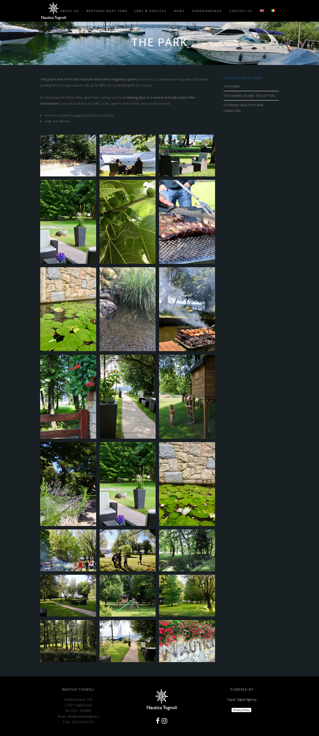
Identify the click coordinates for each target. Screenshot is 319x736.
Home (152, 50)
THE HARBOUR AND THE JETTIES (249, 95)
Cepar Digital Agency (242, 699)
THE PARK (232, 86)
